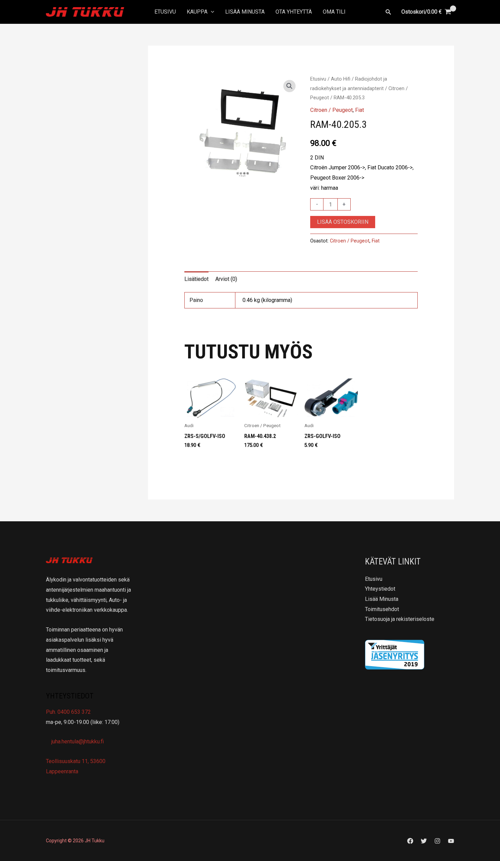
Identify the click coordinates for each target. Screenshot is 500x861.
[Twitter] (424, 841)
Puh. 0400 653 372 (68, 712)
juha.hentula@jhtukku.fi (77, 741)
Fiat (359, 110)
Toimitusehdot (382, 609)
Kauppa (197, 12)
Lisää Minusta (245, 12)
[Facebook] (410, 841)
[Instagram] (437, 841)
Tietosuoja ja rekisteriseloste (399, 619)
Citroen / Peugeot (331, 110)
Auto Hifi (340, 79)
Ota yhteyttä (294, 12)
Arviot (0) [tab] (226, 279)
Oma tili (334, 12)
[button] (210, 12)
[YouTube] (451, 841)
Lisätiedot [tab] (196, 279)
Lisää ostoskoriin (342, 222)
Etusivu (165, 12)
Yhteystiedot (380, 589)
